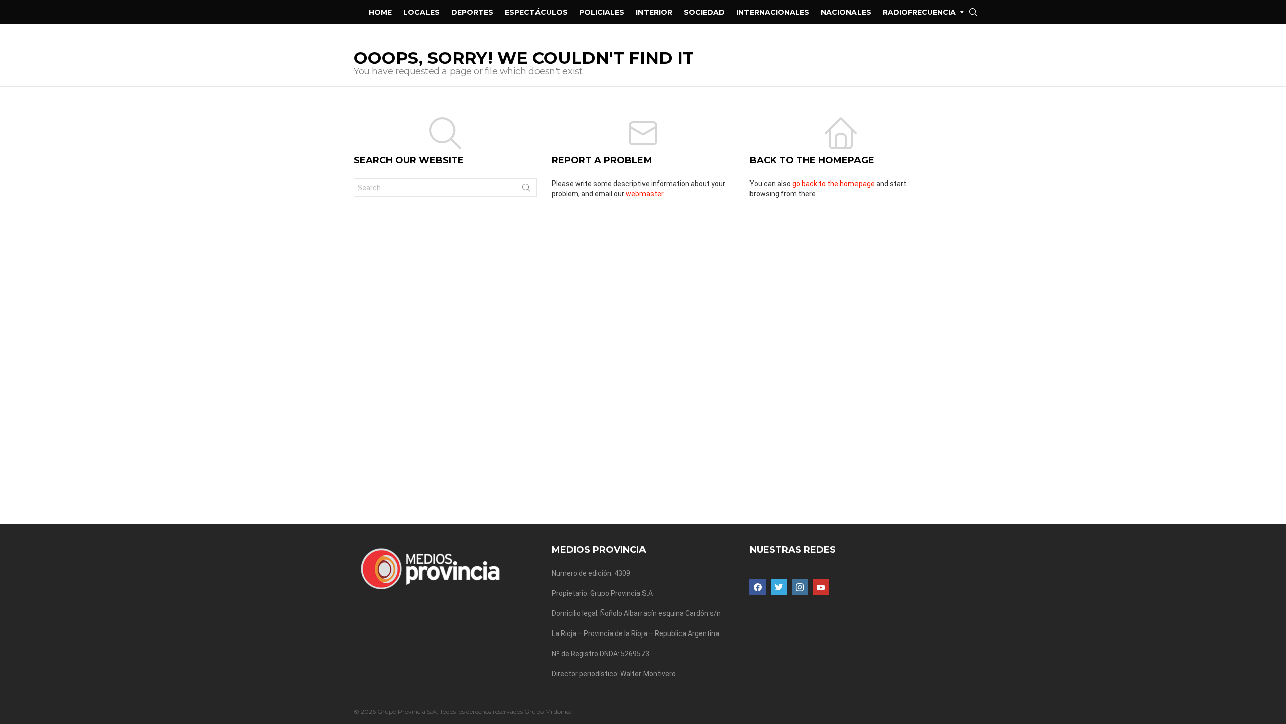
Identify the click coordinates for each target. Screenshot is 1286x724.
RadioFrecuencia (919, 12)
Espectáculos (536, 12)
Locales (421, 12)
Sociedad (704, 12)
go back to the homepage (833, 183)
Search (526, 189)
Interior (654, 12)
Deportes (472, 12)
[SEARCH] (973, 12)
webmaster (644, 194)
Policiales (601, 12)
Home (380, 12)
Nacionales (846, 12)
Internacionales (772, 12)
